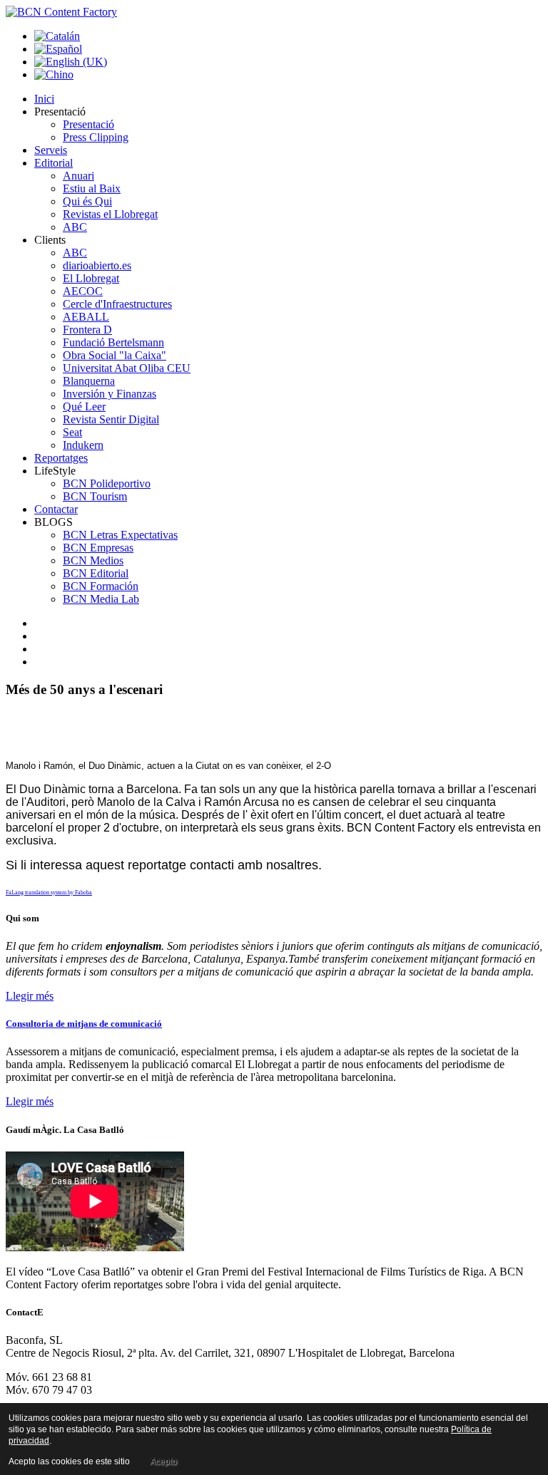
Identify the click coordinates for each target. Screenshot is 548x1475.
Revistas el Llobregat (110, 214)
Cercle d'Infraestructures (117, 304)
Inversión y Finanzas (109, 394)
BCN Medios (93, 560)
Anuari (78, 176)
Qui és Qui (87, 201)
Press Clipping (95, 137)
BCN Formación (100, 586)
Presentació (88, 124)
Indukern (83, 445)
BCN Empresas (98, 548)
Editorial (53, 163)
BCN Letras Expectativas (120, 535)
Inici (44, 99)
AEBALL (86, 317)
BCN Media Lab (101, 599)
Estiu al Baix (92, 188)
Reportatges (61, 458)
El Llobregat (91, 278)
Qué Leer (84, 406)
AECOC (83, 291)
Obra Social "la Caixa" (114, 355)
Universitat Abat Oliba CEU (127, 368)
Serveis (50, 150)
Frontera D (87, 330)
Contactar (56, 509)
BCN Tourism (95, 496)
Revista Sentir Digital (111, 419)
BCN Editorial (95, 573)
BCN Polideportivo (107, 483)
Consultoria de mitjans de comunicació (84, 1023)
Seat (72, 432)
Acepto (163, 1461)
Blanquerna (89, 381)
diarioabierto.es (97, 265)
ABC (75, 227)
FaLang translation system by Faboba (49, 892)
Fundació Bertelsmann (113, 342)
